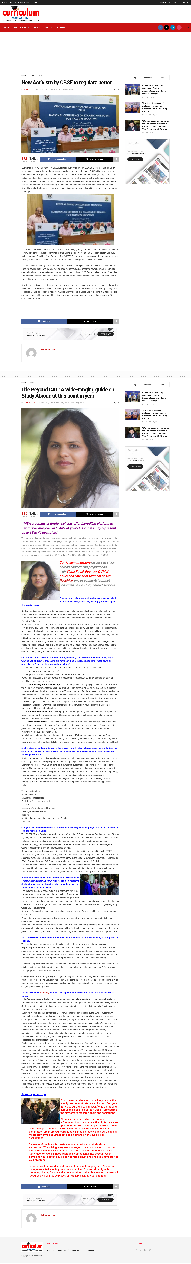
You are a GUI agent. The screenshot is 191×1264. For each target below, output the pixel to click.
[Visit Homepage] (21, 13)
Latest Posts (68, 89)
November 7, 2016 (46, 89)
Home (6, 27)
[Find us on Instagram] (179, 27)
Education (31, 75)
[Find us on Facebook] (160, 27)
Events (47, 27)
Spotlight (61, 27)
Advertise (13, 2)
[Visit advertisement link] (70, 334)
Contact (34, 2)
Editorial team (29, 89)
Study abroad (80, 403)
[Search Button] (188, 27)
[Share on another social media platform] (116, 159)
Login (187, 2)
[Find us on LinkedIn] (172, 27)
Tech (35, 27)
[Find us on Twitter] (166, 27)
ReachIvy (66, 580)
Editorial (40, 75)
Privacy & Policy (23, 2)
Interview (31, 382)
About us (5, 2)
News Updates (20, 27)
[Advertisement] (95, 52)
